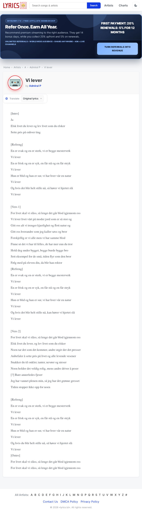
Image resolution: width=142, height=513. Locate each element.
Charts (123, 5)
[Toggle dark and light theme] (135, 5)
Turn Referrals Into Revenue (117, 49)
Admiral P (35, 67)
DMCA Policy (69, 501)
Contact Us (50, 501)
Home (6, 67)
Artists (108, 5)
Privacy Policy (90, 501)
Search (93, 5)
